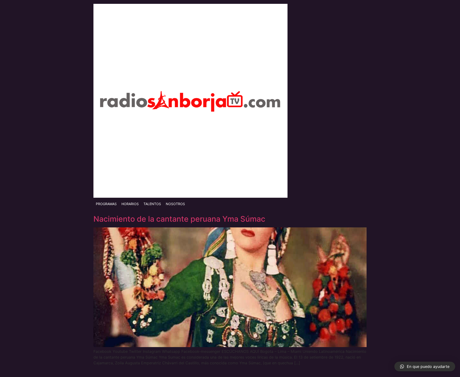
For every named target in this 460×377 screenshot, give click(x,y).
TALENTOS (152, 204)
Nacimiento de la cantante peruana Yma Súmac (179, 219)
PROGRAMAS (106, 204)
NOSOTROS (175, 204)
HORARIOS (130, 204)
